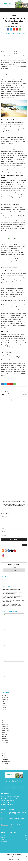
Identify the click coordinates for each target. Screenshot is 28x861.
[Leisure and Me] (14, 4)
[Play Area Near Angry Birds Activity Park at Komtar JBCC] (4, 814)
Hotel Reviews (5, 715)
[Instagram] (8, 787)
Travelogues (4, 757)
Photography (5, 728)
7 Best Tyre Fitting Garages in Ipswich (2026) (11, 589)
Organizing (4, 720)
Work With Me (13, 854)
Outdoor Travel (5, 722)
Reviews (4, 732)
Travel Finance (5, 748)
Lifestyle (4, 718)
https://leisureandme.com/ (14, 499)
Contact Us (19, 854)
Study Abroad (5, 740)
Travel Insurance (5, 750)
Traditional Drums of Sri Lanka (15, 824)
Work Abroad (5, 763)
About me (8, 854)
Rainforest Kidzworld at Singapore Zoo (17, 818)
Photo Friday (4, 726)
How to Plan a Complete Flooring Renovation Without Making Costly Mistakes (13, 601)
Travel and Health (6, 744)
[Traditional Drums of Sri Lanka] (4, 826)
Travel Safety (5, 753)
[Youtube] (22, 787)
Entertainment (5, 705)
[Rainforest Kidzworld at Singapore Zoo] (4, 820)
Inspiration (4, 717)
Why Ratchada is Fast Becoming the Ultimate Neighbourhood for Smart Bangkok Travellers (11, 605)
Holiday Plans (5, 713)
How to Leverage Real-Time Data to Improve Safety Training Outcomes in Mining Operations (12, 597)
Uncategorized (5, 759)
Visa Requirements (6, 761)
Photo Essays (5, 724)
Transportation (5, 742)
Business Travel (5, 699)
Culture (3, 701)
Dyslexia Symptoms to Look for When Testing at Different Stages (7, 393)
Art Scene (4, 695)
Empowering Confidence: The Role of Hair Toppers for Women (20, 393)
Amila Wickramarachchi (12, 26)
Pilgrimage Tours (5, 730)
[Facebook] (5, 787)
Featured (4, 707)
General (3, 711)
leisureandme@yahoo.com (16, 784)
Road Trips (4, 734)
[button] (26, 10)
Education (4, 703)
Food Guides (4, 709)
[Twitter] (12, 787)
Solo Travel (4, 738)
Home (2, 13)
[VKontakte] (19, 787)
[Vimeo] (15, 787)
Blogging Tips (5, 697)
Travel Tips (7, 13)
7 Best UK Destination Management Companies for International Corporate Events (12, 593)
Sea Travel (4, 736)
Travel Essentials (5, 746)
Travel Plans (4, 751)
